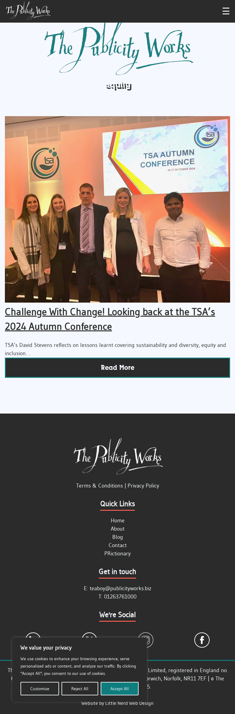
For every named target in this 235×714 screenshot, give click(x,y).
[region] (79, 670)
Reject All (79, 688)
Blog (117, 537)
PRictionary (117, 553)
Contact (118, 545)
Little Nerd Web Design (129, 703)
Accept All (119, 688)
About (118, 528)
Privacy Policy (143, 485)
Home (118, 520)
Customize (39, 688)
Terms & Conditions (99, 485)
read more (117, 367)
